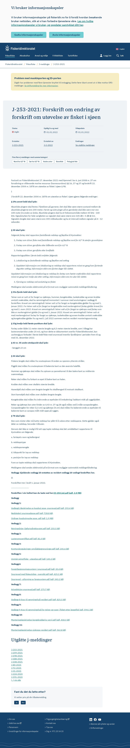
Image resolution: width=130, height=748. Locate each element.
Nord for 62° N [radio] (19, 161)
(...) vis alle (16, 680)
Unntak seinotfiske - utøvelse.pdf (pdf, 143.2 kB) (33, 559)
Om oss (12, 719)
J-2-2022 (48, 145)
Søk (122, 55)
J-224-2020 (17, 674)
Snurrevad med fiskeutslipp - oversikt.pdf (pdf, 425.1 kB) (37, 574)
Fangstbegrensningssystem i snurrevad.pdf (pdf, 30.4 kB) (37, 569)
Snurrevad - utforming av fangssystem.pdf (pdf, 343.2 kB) (37, 579)
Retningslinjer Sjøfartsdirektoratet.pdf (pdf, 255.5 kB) (35, 528)
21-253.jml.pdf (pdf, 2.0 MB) (67, 493)
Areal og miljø (41, 55)
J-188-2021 (17, 659)
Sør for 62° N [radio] (34, 161)
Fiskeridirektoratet (13, 64)
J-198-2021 (17, 655)
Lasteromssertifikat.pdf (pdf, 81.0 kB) (28, 538)
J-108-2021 (17, 662)
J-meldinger (44, 64)
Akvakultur (25, 55)
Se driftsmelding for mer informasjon (41, 85)
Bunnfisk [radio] (59, 161)
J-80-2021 (16, 665)
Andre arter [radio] (47, 161)
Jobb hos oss (14, 723)
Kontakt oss (51, 723)
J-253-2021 (59, 64)
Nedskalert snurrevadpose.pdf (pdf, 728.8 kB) (32, 513)
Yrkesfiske (10, 55)
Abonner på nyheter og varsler (103, 724)
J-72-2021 (16, 668)
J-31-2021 (16, 671)
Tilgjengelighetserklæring (56, 719)
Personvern (13, 727)
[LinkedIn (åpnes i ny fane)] (91, 721)
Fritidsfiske (58, 55)
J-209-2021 (17, 652)
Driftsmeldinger (97, 728)
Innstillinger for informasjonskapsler (23, 731)
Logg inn (107, 55)
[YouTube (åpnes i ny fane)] (100, 721)
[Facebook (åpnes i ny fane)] (95, 721)
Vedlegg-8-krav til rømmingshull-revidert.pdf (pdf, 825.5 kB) (38, 599)
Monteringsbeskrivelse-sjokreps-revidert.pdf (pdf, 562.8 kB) (38, 630)
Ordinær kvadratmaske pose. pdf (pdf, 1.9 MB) (32, 518)
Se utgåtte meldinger (85, 145)
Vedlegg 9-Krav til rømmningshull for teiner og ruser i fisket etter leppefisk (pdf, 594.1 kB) (52, 609)
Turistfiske (73, 55)
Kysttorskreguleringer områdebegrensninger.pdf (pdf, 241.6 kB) (40, 549)
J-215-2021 (17, 145)
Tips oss (49, 727)
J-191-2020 (17, 677)
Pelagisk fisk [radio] (72, 161)
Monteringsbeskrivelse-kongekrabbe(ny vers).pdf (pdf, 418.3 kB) (40, 620)
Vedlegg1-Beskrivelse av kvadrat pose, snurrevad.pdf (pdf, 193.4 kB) (42, 508)
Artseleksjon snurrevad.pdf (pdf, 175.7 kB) (30, 589)
